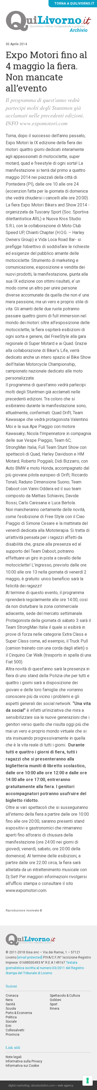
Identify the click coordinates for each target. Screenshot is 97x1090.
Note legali (14, 1057)
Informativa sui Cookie (22, 1066)
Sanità (10, 1004)
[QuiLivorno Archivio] (48, 21)
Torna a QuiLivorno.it (74, 3)
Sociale (11, 1021)
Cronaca (12, 995)
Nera (9, 1000)
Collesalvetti (15, 1030)
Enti (8, 1026)
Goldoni (55, 1000)
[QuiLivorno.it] (48, 942)
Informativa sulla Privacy (24, 1061)
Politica (11, 1017)
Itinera (54, 1008)
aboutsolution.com (43, 1085)
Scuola (11, 1008)
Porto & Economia (19, 1013)
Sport (53, 1004)
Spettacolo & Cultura (65, 995)
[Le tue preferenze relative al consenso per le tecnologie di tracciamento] (87, 1080)
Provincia (12, 1034)
